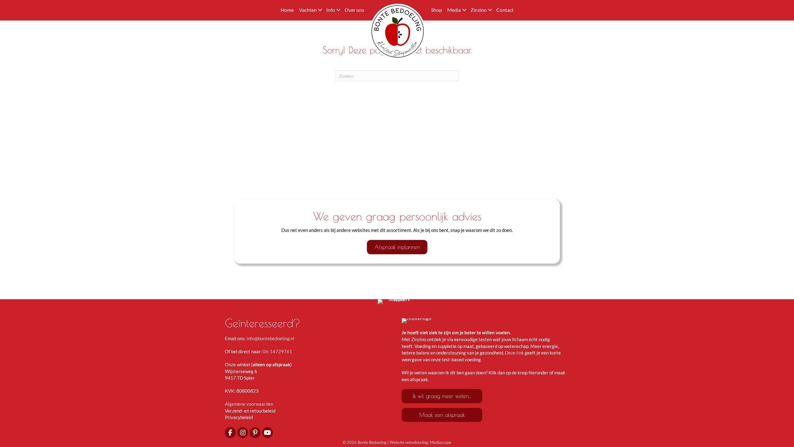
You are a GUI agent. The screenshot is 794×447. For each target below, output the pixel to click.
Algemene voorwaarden (249, 404)
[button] (320, 10)
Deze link (514, 352)
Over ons (354, 10)
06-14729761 (277, 351)
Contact (505, 10)
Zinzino (479, 10)
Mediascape (440, 442)
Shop (436, 10)
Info (330, 10)
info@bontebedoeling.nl (270, 338)
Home (287, 10)
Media (454, 10)
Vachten (308, 10)
